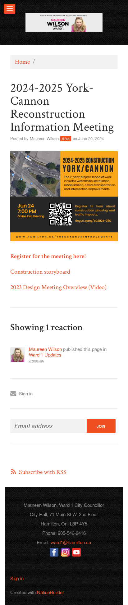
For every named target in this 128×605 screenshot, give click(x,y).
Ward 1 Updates (45, 355)
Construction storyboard (40, 272)
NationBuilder (50, 592)
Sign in (26, 393)
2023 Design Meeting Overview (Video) (58, 287)
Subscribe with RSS (42, 472)
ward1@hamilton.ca (71, 542)
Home (22, 62)
